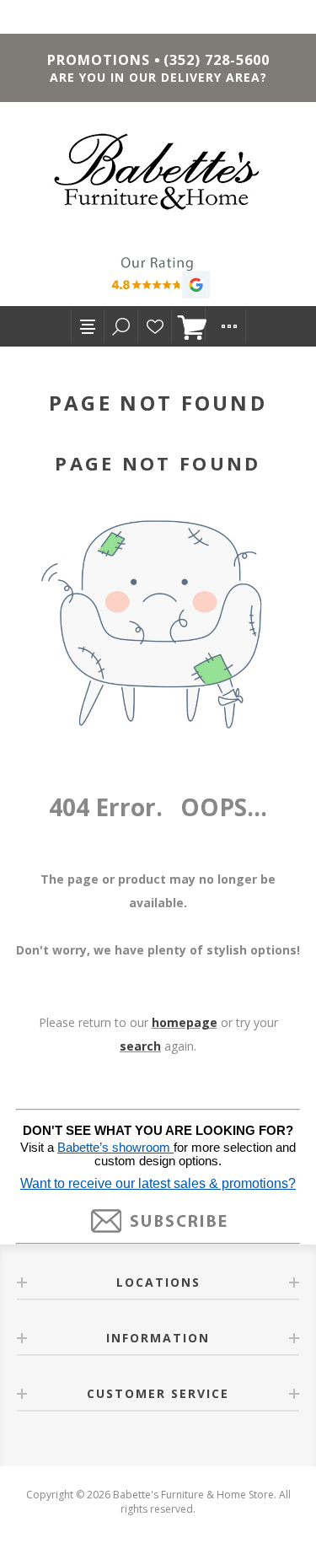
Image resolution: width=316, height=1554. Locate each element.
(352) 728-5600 (216, 60)
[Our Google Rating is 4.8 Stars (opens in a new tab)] (158, 280)
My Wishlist (155, 326)
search (140, 1046)
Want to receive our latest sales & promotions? (158, 1183)
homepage (184, 1022)
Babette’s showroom (115, 1147)
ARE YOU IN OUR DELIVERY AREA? (158, 77)
